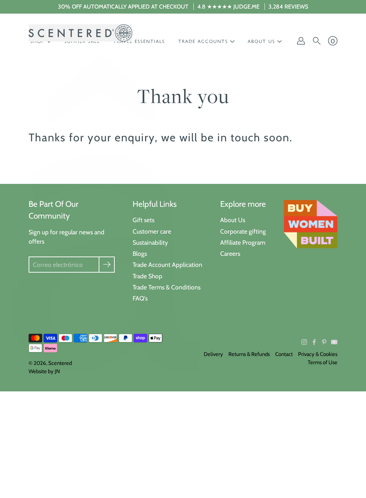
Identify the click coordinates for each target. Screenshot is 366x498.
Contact (284, 354)
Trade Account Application (167, 264)
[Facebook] (314, 342)
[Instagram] (304, 342)
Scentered (60, 363)
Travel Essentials (139, 41)
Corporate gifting (243, 231)
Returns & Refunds (249, 354)
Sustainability (150, 242)
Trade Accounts (203, 41)
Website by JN (44, 371)
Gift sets (143, 220)
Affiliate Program (242, 242)
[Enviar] (107, 265)
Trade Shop (147, 276)
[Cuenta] (301, 41)
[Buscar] (316, 41)
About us (261, 41)
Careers (230, 253)
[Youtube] (334, 342)
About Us (232, 220)
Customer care (152, 231)
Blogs (140, 253)
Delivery (213, 354)
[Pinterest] (324, 342)
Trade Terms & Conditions (167, 287)
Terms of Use (322, 362)
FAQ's (140, 298)
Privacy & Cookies (317, 354)
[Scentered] (80, 33)
